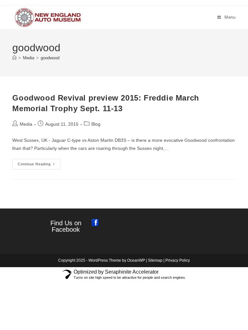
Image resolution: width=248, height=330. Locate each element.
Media (26, 124)
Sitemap (155, 260)
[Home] (14, 57)
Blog (95, 124)
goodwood (50, 57)
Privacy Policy (177, 260)
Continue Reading (39, 166)
